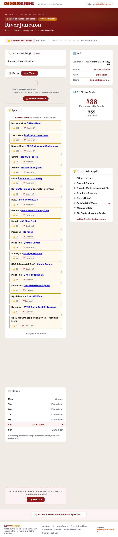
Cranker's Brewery (87, 193)
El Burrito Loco (85, 178)
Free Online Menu (79, 526)
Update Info (36, 499)
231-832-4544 (45, 30)
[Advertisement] (35, 364)
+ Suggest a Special (36, 333)
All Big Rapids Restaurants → (91, 219)
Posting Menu (22, 117)
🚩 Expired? (29, 128)
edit (37, 54)
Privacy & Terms (60, 526)
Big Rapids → (103, 75)
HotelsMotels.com (21, 189)
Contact (46, 526)
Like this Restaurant (19, 40)
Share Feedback (50, 533)
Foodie (57, 530)
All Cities (42, 4)
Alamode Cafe (84, 208)
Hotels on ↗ (100, 4)
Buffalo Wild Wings (87, 203)
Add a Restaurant (72, 530)
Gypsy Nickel (84, 198)
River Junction (23, 25)
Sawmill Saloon (85, 183)
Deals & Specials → (100, 80)
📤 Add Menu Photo (36, 98)
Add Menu (29, 73)
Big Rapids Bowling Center (91, 213)
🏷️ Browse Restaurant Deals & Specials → (59, 514)
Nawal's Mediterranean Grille (93, 188)
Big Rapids (57, 4)
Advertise (47, 530)
